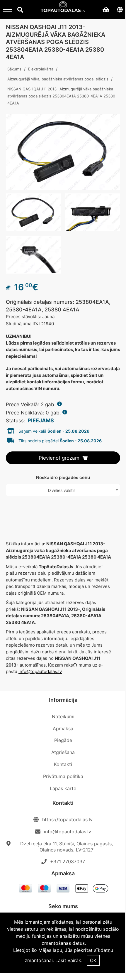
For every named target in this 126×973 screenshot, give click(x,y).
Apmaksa (63, 728)
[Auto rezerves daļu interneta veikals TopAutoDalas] (63, 8)
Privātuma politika (63, 776)
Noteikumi (63, 716)
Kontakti (63, 764)
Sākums (14, 69)
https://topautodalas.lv (67, 819)
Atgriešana (63, 752)
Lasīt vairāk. (68, 960)
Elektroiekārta (40, 69)
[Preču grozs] (106, 9)
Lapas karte (63, 788)
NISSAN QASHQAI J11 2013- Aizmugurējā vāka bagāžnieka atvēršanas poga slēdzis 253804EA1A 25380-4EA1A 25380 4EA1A (61, 96)
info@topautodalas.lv (40, 671)
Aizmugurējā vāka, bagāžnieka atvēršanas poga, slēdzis (57, 79)
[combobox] (63, 490)
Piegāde (63, 740)
